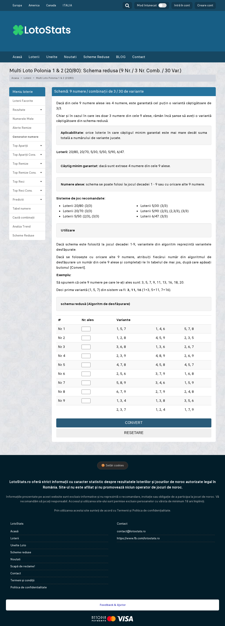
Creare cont (205, 5)
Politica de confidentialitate (28, 587)
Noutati (70, 57)
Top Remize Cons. (24, 173)
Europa (17, 5)
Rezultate (19, 110)
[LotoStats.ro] (42, 30)
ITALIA (67, 5)
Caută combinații (23, 217)
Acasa (15, 77)
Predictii (18, 199)
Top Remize (20, 164)
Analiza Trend (22, 226)
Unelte (51, 57)
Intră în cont (182, 5)
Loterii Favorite (23, 101)
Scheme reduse (20, 552)
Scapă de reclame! (22, 566)
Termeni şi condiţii (22, 580)
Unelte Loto (18, 545)
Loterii (34, 57)
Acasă (17, 57)
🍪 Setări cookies (112, 465)
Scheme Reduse (96, 57)
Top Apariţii (20, 146)
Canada (51, 5)
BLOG (120, 57)
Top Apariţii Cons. (24, 155)
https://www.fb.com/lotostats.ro (138, 538)
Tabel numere (22, 208)
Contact (138, 57)
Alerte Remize (22, 128)
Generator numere (25, 137)
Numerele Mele (23, 119)
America (34, 5)
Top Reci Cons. (23, 190)
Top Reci (18, 181)
